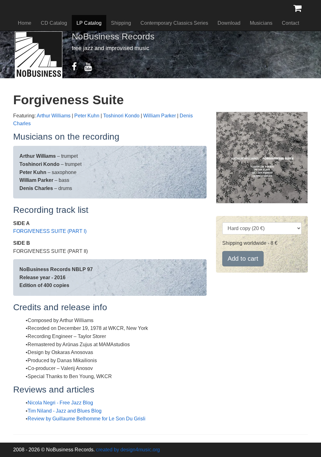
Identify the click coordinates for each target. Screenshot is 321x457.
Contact (290, 23)
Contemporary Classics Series (174, 23)
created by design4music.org (128, 449)
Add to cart (243, 258)
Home (24, 23)
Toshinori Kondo (121, 115)
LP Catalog (89, 23)
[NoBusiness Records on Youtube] (91, 68)
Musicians (261, 23)
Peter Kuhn (86, 115)
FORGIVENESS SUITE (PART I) (50, 231)
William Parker (159, 115)
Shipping (121, 23)
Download (229, 23)
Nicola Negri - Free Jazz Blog (60, 402)
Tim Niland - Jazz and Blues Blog (65, 410)
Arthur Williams (54, 115)
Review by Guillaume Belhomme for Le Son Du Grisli (86, 418)
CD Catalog (54, 23)
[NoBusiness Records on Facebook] (77, 68)
